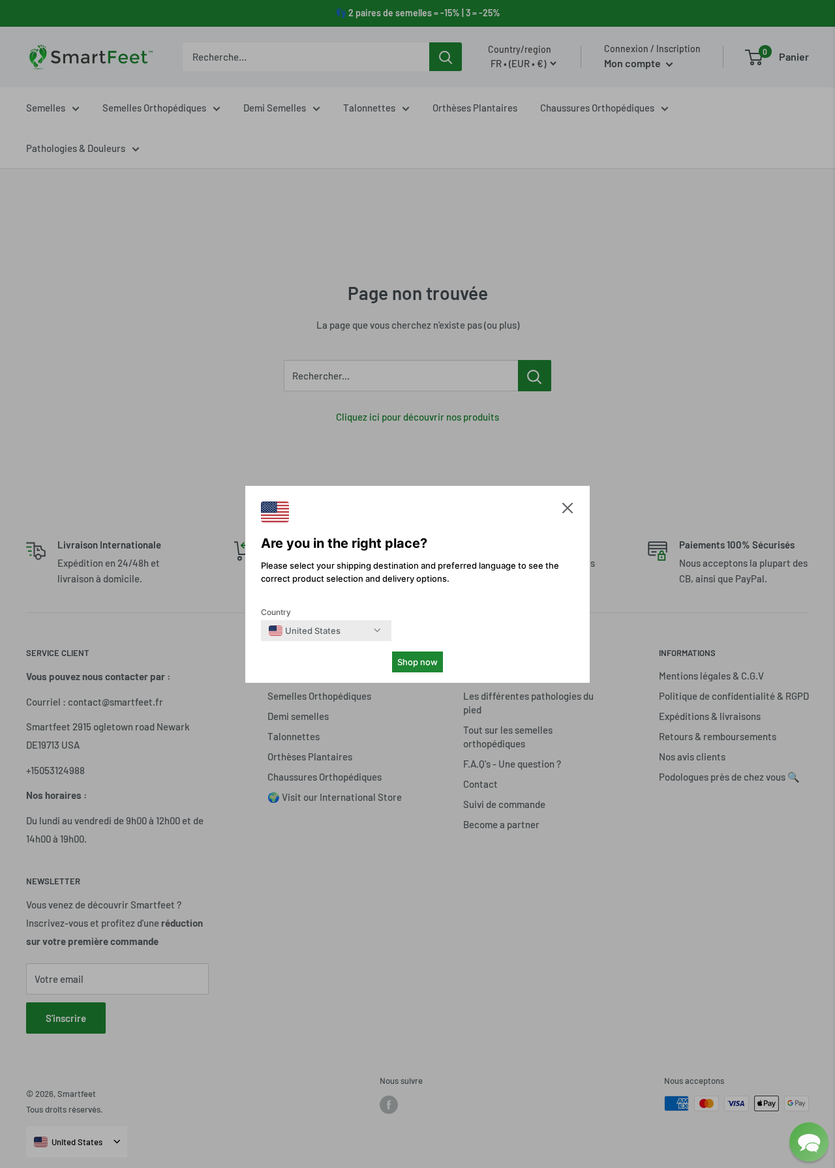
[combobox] (305, 630)
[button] (567, 511)
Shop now (417, 662)
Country (276, 612)
